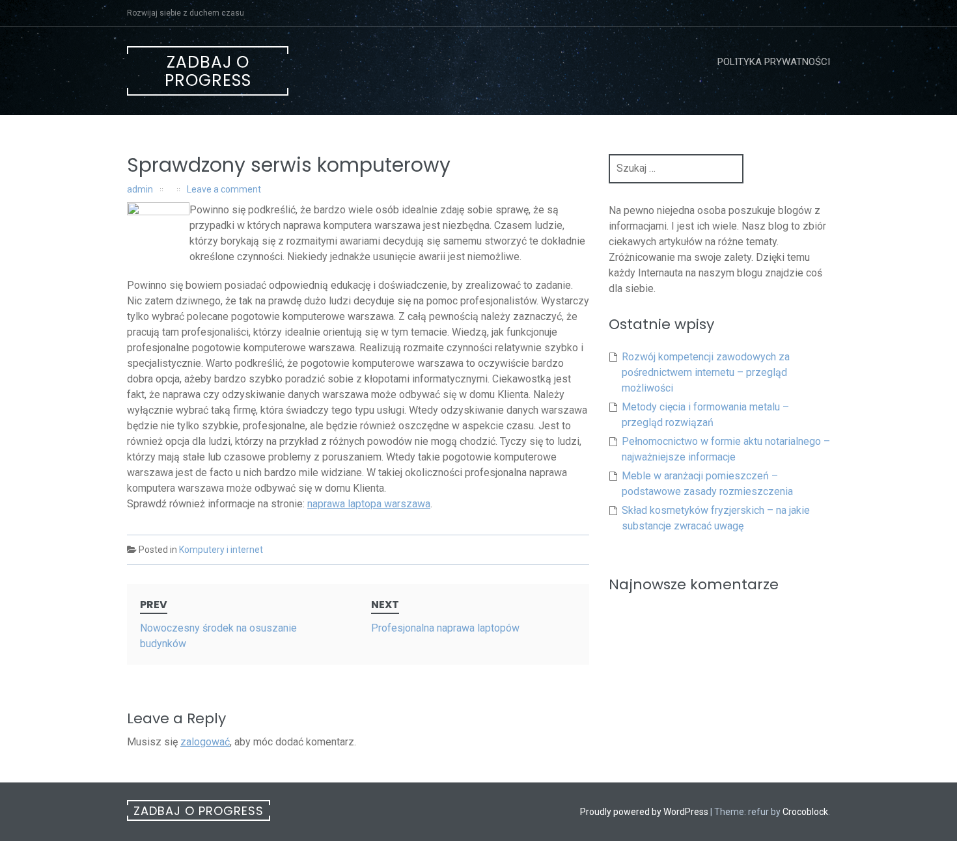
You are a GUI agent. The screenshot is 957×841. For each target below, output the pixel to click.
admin (140, 189)
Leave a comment (224, 189)
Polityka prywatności (773, 62)
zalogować (205, 742)
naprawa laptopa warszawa (368, 504)
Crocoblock (805, 812)
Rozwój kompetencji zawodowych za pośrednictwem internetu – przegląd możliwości (706, 372)
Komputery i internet (221, 549)
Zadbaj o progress (208, 71)
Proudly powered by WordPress (644, 812)
